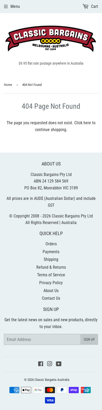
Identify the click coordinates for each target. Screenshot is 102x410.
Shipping (51, 259)
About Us (51, 290)
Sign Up (89, 339)
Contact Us (51, 298)
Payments (51, 251)
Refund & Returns (51, 267)
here (87, 122)
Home (8, 85)
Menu (15, 6)
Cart (94, 6)
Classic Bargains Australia (52, 380)
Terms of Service (51, 274)
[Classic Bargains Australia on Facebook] (40, 364)
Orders (51, 243)
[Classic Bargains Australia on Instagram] (49, 364)
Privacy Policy (51, 282)
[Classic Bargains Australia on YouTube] (58, 364)
